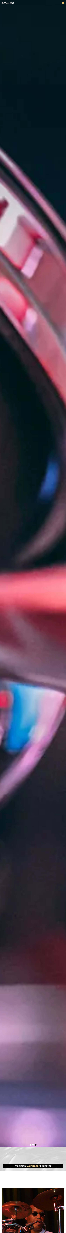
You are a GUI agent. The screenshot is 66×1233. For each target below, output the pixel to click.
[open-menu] (63, 3)
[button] (30, 1145)
